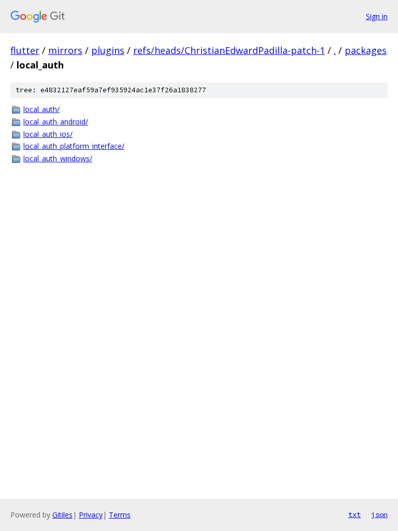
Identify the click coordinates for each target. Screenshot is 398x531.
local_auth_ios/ (48, 134)
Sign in (377, 16)
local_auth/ (41, 109)
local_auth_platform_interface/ (73, 146)
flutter (24, 50)
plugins (107, 50)
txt (354, 514)
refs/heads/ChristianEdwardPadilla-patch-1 (229, 50)
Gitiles (62, 515)
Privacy (91, 515)
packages (366, 50)
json (379, 514)
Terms (120, 515)
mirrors (65, 50)
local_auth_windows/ (57, 158)
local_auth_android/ (55, 122)
